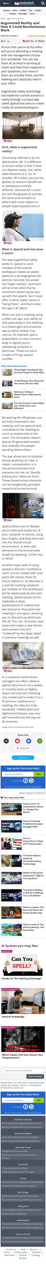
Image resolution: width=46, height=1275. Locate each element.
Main (3, 18)
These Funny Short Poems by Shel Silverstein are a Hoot (21, 1200)
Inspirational (23, 1220)
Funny (23, 1178)
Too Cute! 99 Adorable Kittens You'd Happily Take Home (21, 1210)
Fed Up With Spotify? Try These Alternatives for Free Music (22, 1238)
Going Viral (23, 1206)
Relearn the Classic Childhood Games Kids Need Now (20, 1141)
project (4, 1085)
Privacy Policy (36, 787)
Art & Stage (23, 1192)
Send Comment (35, 1076)
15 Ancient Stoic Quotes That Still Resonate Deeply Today (22, 1224)
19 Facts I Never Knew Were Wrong (14, 1168)
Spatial (17, 1088)
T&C (27, 787)
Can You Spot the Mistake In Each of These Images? (20, 1137)
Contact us (11, 1249)
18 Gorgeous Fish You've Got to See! (14, 1151)
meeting (14, 1085)
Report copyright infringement (32, 793)
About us (34, 1249)
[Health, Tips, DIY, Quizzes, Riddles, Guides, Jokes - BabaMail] (25, 3)
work (19, 1082)
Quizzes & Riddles (23, 1133)
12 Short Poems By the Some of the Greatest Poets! (20, 1196)
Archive (23, 1255)
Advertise (36, 1252)
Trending (35, 1255)
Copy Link (24, 748)
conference (23, 1085)
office (24, 1082)
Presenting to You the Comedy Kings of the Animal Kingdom (23, 1182)
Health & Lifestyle (23, 1119)
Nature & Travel (23, 1147)
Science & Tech (16, 18)
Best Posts (10, 1255)
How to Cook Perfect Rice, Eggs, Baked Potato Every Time (22, 1123)
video (31, 727)
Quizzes (10, 946)
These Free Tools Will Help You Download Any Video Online (22, 1242)
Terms (7, 1252)
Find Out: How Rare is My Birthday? (14, 1214)
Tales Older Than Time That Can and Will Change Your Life (22, 1228)
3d (15, 1082)
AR (22, 1088)
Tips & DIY (23, 1164)
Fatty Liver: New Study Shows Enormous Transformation (21, 1127)
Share (41, 40)
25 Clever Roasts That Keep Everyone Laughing (18, 1186)
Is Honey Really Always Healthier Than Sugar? (18, 1172)
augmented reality (36, 1082)
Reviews (23, 1258)
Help (23, 1249)
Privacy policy (20, 1252)
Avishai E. (14, 36)
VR (9, 1085)
